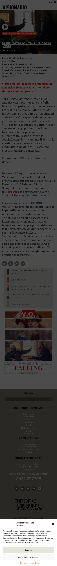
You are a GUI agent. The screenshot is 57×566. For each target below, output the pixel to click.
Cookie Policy (22, 563)
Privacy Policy (34, 563)
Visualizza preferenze (28, 557)
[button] (53, 524)
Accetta (28, 550)
